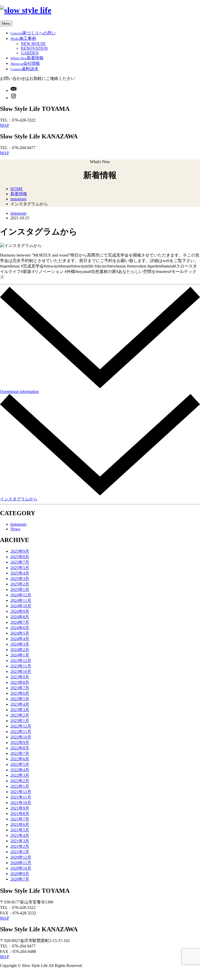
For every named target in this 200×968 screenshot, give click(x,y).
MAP (4, 125)
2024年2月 (19, 649)
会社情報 (25, 63)
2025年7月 (19, 562)
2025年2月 (19, 584)
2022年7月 (19, 753)
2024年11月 (20, 600)
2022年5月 (19, 764)
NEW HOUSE (33, 43)
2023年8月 (19, 682)
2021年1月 (19, 852)
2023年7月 (19, 688)
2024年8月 (19, 617)
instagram (18, 199)
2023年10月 (20, 671)
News (15, 529)
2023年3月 (19, 710)
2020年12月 (20, 857)
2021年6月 (19, 824)
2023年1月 (19, 720)
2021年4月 (19, 835)
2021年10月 (20, 802)
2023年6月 (19, 693)
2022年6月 (19, 759)
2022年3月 (19, 775)
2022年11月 (20, 731)
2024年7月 (19, 622)
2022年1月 (19, 786)
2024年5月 (19, 633)
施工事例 (23, 38)
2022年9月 (19, 742)
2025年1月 (19, 589)
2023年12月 (20, 660)
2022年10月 (20, 737)
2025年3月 (19, 578)
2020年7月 (19, 879)
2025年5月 (19, 567)
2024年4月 (19, 638)
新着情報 (26, 58)
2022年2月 (19, 781)
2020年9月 (19, 873)
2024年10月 (20, 606)
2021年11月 (20, 797)
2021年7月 (19, 819)
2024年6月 (19, 628)
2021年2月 (19, 846)
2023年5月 (19, 699)
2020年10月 (20, 868)
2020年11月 (20, 863)
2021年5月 (19, 830)
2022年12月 (20, 726)
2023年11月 (20, 666)
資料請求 (24, 69)
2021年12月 (20, 791)
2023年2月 (19, 715)
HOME (16, 189)
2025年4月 (19, 573)
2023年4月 (19, 704)
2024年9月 (19, 611)
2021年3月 (19, 841)
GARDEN (30, 53)
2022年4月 (19, 770)
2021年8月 (19, 813)
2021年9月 (19, 808)
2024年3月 (19, 644)
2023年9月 (19, 677)
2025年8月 (19, 557)
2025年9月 (19, 551)
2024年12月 (20, 595)
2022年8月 (19, 748)
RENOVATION (34, 48)
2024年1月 (19, 655)
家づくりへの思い (33, 33)
